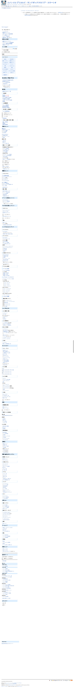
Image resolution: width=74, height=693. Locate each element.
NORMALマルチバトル (6, 212)
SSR (3, 415)
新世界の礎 (6, 302)
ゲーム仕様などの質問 (7, 97)
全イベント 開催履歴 (6, 201)
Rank (5, 87)
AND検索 (15, 48)
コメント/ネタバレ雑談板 (6, 584)
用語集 (4, 541)
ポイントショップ (6, 489)
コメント (10, 4)
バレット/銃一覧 (5, 332)
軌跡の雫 (4, 487)
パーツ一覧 (5, 336)
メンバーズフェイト (6, 263)
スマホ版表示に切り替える (6, 8)
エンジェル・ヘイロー (6, 136)
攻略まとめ (3, 128)
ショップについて (5, 483)
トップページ (5, 31)
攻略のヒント (12, 60)
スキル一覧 (5, 422)
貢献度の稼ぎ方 (5, 187)
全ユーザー (7, 168)
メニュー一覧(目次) (6, 36)
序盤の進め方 (5, 83)
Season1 (4, 519)
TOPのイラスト (5, 508)
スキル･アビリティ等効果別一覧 (8, 184)
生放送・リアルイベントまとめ (7, 527)
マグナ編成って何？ (6, 149)
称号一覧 (4, 467)
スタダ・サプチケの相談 (7, 100)
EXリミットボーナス (6, 385)
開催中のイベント (6, 32)
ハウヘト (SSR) (5, 594)
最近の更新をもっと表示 (6, 598)
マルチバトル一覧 (5, 211)
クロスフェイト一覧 (6, 357)
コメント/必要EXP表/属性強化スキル (8, 571)
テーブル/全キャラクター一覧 (7, 575)
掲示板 (5, 59)
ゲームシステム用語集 (6, 542)
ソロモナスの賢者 (6, 296)
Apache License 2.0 (19, 686)
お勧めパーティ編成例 (6, 159)
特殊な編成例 (5, 156)
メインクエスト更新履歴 (6, 536)
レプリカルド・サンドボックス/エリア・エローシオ (30, 10)
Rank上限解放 (5, 241)
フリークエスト (5, 237)
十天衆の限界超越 (6, 361)
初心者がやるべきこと (6, 81)
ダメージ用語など (4, 182)
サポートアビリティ (6, 380)
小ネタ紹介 (4, 132)
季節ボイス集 (5, 397)
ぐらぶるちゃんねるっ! (6, 513)
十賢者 (6, 306)
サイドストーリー (6, 202)
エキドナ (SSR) (5, 582)
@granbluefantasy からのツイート (7, 643)
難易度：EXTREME (6, 275)
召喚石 (5, 67)
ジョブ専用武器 (5, 433)
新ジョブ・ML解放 (6, 242)
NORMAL (4, 224)
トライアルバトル (5, 178)
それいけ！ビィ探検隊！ (6, 466)
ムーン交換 (5, 488)
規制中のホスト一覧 (7, 91)
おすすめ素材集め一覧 (6, 479)
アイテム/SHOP (5, 69)
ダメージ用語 (5, 185)
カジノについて (5, 495)
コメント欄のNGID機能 (7, 43)
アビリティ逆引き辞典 (6, 379)
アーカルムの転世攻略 (6, 270)
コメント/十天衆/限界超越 (7, 588)
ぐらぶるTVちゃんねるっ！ (7, 512)
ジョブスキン (5, 342)
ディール (4, 177)
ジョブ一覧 (4, 314)
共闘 (12, 67)
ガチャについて (6, 33)
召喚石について (5, 443)
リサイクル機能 (5, 130)
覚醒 (4, 389)
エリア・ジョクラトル (6, 289)
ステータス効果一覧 (6, 143)
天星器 (4, 434)
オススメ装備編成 (6, 148)
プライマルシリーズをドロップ (8, 246)
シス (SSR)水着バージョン (7, 592)
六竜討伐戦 (5, 248)
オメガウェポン (5, 439)
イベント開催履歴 (5, 537)
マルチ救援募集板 (6, 111)
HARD (8, 224)
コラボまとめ (5, 528)
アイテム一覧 (5, 473)
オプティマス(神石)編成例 (7, 155)
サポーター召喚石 (6, 446)
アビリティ (4, 378)
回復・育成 (5, 476)
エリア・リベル (5, 292)
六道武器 (4, 437)
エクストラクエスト (6, 254)
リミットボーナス (6, 384)
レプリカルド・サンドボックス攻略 (8, 278)
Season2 (8, 519)
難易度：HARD (5, 274)
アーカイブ (5, 70)
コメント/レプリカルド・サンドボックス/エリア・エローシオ (31, 2)
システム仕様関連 (5, 193)
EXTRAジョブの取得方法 (7, 325)
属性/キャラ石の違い (6, 166)
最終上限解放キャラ (6, 351)
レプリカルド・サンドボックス (18, 4)
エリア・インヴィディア (7, 288)
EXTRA (10, 224)
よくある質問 (5, 131)
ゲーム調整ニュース (6, 35)
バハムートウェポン (6, 438)
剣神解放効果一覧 (6, 331)
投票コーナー (5, 523)
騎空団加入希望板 (6, 107)
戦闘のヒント (12, 62)
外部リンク (5, 72)
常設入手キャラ (5, 355)
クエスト (11, 69)
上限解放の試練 (5, 135)
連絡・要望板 (5, 121)
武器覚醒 (4, 428)
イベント (11, 64)
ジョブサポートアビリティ (7, 337)
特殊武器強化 (5, 432)
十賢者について (5, 362)
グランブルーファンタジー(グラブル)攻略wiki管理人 (10, 683)
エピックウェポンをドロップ (7, 247)
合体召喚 (4, 447)
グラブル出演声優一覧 (6, 531)
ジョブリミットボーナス (6, 338)
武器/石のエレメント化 (6, 129)
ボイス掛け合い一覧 (6, 395)
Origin (4, 317)
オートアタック (5, 179)
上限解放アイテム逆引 (6, 352)
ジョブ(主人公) (5, 62)
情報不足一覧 (5, 37)
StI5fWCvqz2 (60, 12)
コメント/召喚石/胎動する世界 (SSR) (8, 585)
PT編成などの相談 (6, 98)
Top (7, 4)
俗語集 (4, 543)
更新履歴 (11, 33)
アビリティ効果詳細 (6, 183)
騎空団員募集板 (6, 106)
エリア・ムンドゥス (6, 294)
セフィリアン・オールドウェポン (9, 301)
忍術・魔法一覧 (5, 330)
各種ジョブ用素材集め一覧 (7, 343)
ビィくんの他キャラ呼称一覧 (7, 544)
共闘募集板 (5, 118)
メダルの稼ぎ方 (5, 498)
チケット (4, 477)
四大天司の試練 (5, 259)
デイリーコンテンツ (5, 134)
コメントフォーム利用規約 (8, 42)
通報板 (4, 123)
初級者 (4, 168)
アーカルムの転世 (12, 70)
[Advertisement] (10, 18)
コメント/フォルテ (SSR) (6, 580)
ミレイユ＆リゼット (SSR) (7, 593)
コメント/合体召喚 (5, 596)
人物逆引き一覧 (5, 350)
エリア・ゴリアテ (6, 284)
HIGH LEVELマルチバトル (7, 216)
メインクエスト (5, 231)
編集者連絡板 (5, 124)
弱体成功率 (5, 194)
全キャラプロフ (5, 394)
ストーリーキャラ (6, 356)
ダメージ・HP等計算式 (6, 192)
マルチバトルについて (6, 210)
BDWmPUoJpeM (27, 15)
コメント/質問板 (5, 566)
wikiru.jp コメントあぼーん (5, 686)
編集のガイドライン (7, 41)
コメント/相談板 (5, 581)
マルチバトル (12, 65)
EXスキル (4, 427)
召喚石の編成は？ (6, 150)
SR (9, 415)
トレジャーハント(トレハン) (7, 176)
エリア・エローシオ (7, 282)
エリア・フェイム (6, 283)
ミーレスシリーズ (7, 303)
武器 (5, 65)
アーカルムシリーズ (8, 300)
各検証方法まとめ (6, 195)
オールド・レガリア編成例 (7, 154)
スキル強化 (5, 421)
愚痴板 (4, 101)
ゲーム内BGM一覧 (6, 506)
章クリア (8, 87)
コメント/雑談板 (5, 568)
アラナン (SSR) (5, 572)
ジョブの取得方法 (5, 322)
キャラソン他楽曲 (6, 507)
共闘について (5, 222)
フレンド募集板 (6, 105)
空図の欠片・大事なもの (7, 478)
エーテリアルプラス (6, 386)
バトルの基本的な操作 (6, 82)
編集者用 (5, 74)
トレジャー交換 (5, 484)
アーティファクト (6, 390)
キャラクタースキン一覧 (6, 396)
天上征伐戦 (5, 249)
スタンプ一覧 (5, 468)
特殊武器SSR (7, 415)
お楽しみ (11, 72)
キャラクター (5, 64)
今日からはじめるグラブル (7, 551)
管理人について (6, 44)
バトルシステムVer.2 (6, 180)
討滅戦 (4, 137)
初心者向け (12, 59)
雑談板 (4, 95)
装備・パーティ (5, 60)
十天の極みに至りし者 (6, 243)
